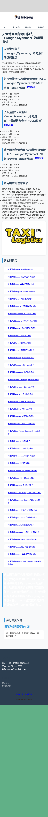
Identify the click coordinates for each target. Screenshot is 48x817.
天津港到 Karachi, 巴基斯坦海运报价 (22, 306)
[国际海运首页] (24, 22)
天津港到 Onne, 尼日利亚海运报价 (21, 350)
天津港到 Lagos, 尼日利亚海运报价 (21, 277)
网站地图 (28, 694)
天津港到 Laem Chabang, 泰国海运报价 (23, 380)
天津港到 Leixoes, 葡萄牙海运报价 (21, 358)
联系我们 (41, 27)
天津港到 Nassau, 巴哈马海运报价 (21, 365)
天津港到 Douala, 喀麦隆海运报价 (21, 416)
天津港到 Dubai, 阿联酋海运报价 (20, 270)
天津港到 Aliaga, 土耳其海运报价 (20, 394)
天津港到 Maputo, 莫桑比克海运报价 (22, 554)
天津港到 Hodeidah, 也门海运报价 (21, 372)
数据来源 (31, 87)
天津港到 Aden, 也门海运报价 (19, 463)
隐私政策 (19, 694)
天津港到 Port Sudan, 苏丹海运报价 (21, 402)
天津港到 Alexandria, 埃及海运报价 (21, 456)
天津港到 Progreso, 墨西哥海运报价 (21, 292)
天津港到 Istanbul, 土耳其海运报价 (21, 387)
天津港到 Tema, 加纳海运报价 (19, 343)
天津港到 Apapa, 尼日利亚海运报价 (21, 547)
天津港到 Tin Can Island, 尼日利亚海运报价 (24, 493)
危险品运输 (6, 686)
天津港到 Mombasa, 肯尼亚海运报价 (22, 314)
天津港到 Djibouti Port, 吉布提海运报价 (23, 518)
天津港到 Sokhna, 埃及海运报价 (20, 409)
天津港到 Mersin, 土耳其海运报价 (20, 449)
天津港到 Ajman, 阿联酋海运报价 (20, 299)
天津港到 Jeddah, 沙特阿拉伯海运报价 (22, 471)
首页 (5, 27)
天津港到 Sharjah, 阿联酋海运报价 (21, 525)
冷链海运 (5, 683)
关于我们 (28, 27)
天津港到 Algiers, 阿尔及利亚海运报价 (22, 510)
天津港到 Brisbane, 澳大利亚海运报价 (22, 321)
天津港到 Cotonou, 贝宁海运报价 (20, 485)
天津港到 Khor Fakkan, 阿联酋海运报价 (23, 540)
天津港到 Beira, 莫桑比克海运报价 (21, 284)
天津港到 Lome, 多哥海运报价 (19, 336)
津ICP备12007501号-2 (24, 699)
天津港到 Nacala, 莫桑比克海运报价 (21, 424)
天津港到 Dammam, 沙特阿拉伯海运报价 (23, 532)
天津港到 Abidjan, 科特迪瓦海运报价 (22, 328)
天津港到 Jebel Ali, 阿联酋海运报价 (21, 478)
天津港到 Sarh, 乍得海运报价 (19, 441)
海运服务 (16, 27)
